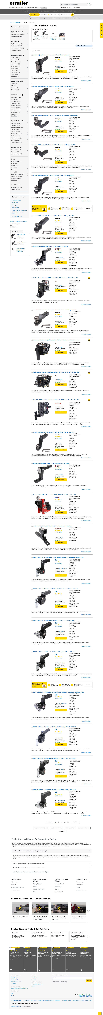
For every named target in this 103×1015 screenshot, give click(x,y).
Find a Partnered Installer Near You (19, 988)
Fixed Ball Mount (44, 37)
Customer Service (65, 7)
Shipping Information (16, 981)
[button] (88, 911)
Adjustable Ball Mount (36, 37)
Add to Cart (61, 71)
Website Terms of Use (86, 1000)
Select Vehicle (34, 14)
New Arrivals (77, 11)
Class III (13, 884)
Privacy (54, 981)
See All (88, 208)
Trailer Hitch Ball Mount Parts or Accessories (53, 38)
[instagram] (87, 995)
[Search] (62, 4)
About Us (14, 205)
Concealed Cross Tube (17, 887)
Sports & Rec (31, 11)
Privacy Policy (15, 207)
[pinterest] (83, 995)
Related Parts (81, 879)
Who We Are (35, 977)
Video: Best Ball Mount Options (62, 39)
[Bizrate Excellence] (16, 1006)
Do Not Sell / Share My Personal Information (49, 1000)
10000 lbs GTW (15, 890)
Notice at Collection (66, 1000)
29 (68, 822)
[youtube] (90, 995)
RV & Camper (55, 11)
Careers (34, 979)
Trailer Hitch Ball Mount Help (19, 210)
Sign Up (12, 995)
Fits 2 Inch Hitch (70, 828)
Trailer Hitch (16, 879)
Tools (78, 887)
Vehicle (46, 11)
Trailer (40, 11)
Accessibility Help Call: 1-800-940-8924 (20, 1000)
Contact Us (15, 202)
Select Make (54, 14)
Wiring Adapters (37, 884)
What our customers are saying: (18, 221)
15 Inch (57, 889)
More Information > (86, 80)
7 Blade (35, 886)
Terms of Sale (75, 1000)
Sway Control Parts (81, 890)
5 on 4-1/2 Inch (59, 892)
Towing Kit (79, 884)
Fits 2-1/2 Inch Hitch (84, 828)
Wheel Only (58, 886)
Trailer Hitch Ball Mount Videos (18, 212)
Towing (23, 11)
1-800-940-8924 (37, 7)
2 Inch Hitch (14, 882)
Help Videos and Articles (37, 984)
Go (72, 14)
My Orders (76, 7)
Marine (63, 11)
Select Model (64, 14)
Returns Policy (14, 979)
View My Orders (14, 977)
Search (33, 986)
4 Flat (34, 892)
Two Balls (62, 831)
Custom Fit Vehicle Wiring (40, 880)
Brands (69, 11)
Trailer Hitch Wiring (38, 889)
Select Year (44, 14)
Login (12, 993)
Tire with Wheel (59, 884)
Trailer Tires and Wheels (61, 880)
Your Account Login (17, 216)
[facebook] (80, 995)
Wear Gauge (79, 882)
